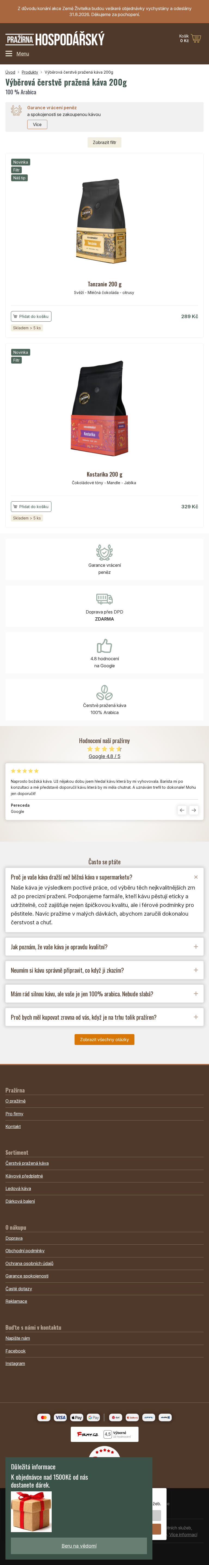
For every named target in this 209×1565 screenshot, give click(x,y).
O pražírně (15, 1101)
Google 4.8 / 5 (105, 756)
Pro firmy (14, 1113)
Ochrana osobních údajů (29, 1263)
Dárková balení (20, 1201)
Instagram (15, 1363)
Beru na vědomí (79, 1546)
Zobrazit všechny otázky (104, 1039)
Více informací (183, 1534)
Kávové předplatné (24, 1176)
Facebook (15, 1351)
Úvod (10, 72)
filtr (104, 142)
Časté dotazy (18, 1288)
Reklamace (16, 1301)
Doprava (14, 1238)
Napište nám (17, 1338)
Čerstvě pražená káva (27, 1163)
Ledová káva (18, 1188)
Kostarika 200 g (104, 474)
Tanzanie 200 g (105, 284)
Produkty (30, 72)
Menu (22, 53)
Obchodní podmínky (25, 1250)
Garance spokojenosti (26, 1276)
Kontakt (13, 1126)
